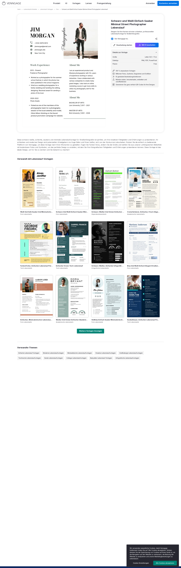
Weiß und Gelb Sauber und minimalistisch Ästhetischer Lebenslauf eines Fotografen (36, 212)
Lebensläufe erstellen (30, 9)
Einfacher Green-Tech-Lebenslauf (69, 266)
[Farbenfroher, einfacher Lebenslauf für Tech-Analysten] (36, 242)
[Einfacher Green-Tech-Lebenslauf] (72, 242)
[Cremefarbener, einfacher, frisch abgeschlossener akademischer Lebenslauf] (143, 188)
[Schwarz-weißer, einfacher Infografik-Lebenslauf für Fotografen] (108, 242)
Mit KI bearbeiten (148, 45)
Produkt (56, 3)
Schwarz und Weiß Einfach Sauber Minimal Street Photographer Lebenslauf (72, 212)
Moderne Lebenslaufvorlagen (53, 353)
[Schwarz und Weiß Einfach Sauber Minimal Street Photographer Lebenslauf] (72, 188)
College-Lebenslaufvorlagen (76, 358)
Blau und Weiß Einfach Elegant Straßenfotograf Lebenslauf (143, 266)
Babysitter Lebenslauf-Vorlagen (101, 358)
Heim (19, 9)
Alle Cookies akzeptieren (165, 563)
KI (66, 3)
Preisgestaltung (104, 3)
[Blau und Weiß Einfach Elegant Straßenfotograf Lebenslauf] (143, 242)
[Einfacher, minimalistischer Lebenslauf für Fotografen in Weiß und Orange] (36, 296)
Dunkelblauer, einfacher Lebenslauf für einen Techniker (143, 320)
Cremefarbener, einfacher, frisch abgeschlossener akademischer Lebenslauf (143, 212)
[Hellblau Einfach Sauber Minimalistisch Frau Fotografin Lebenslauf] (108, 296)
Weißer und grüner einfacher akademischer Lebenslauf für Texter (72, 320)
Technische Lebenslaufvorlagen (29, 358)
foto (57, 9)
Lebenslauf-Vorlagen (46, 9)
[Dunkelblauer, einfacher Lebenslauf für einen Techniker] (143, 296)
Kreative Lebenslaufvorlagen (106, 353)
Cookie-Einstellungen (141, 563)
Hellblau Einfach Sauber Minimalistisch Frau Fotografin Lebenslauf (108, 320)
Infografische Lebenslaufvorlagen (127, 358)
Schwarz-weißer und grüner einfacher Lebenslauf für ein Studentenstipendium (108, 212)
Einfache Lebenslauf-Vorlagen (28, 353)
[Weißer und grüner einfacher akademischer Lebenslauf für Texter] (72, 296)
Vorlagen (76, 3)
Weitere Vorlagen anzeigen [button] (90, 331)
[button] (122, 45)
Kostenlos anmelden (168, 3)
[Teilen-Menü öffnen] (156, 38)
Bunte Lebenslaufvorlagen (54, 358)
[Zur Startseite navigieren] (11, 3)
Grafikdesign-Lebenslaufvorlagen (131, 353)
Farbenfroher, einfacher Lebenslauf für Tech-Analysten (36, 266)
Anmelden (150, 3)
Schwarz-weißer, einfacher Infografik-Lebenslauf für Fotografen (108, 266)
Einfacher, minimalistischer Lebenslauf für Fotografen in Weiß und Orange (36, 320)
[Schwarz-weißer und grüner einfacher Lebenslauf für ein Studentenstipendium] (108, 188)
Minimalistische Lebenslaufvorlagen (79, 353)
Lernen (89, 3)
